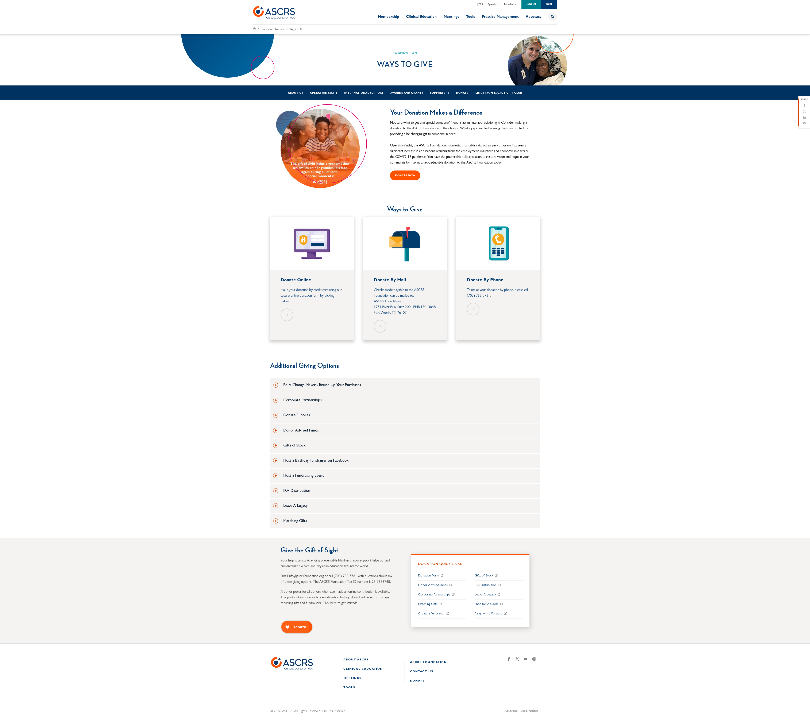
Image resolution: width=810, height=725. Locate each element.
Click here (330, 603)
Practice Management (500, 17)
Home (254, 28)
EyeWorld (493, 4)
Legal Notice (529, 711)
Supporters (439, 93)
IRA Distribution (486, 585)
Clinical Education (421, 17)
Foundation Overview (273, 29)
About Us (295, 93)
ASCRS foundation (428, 662)
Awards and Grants (407, 93)
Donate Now (405, 175)
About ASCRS (356, 659)
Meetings (451, 17)
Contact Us (421, 671)
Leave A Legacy (485, 594)
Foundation (510, 4)
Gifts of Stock (484, 575)
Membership (388, 17)
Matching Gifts (427, 604)
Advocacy (533, 17)
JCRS (480, 4)
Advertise (511, 711)
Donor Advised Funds (433, 585)
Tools (470, 17)
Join (549, 4)
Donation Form (428, 575)
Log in (531, 4)
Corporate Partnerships (434, 594)
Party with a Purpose (488, 613)
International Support (363, 93)
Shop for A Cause (487, 604)
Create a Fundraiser (431, 613)
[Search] (552, 16)
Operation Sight (324, 93)
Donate (462, 93)
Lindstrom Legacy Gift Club (498, 93)
